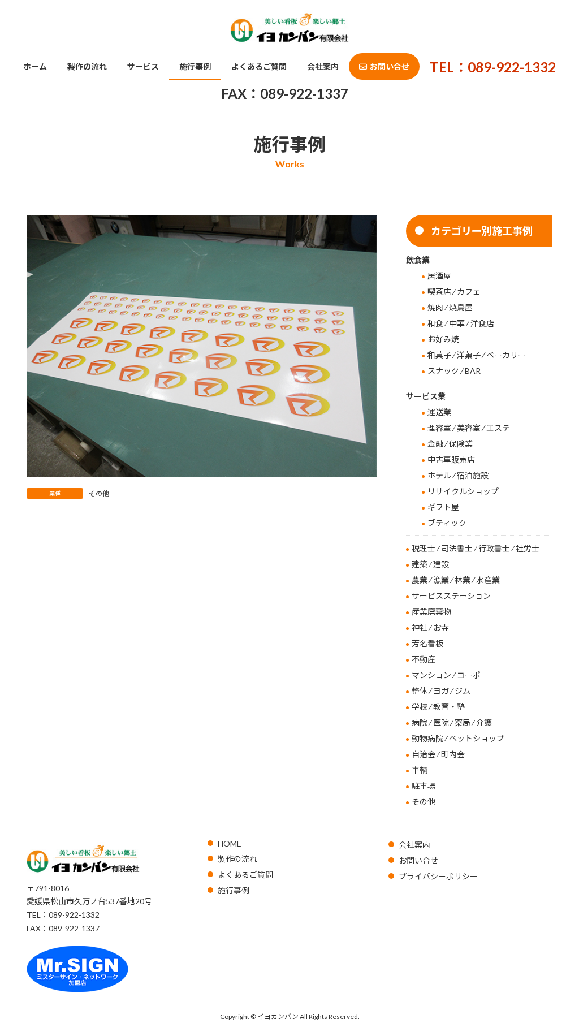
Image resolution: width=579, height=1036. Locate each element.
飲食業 (418, 260)
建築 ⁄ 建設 (430, 564)
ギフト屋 (443, 507)
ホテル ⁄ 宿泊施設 (458, 475)
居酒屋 (439, 275)
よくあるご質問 (245, 874)
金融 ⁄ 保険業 (450, 443)
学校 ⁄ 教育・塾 (438, 706)
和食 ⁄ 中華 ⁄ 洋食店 (460, 323)
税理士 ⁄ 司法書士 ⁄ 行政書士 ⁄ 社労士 (475, 548)
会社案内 (414, 844)
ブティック (446, 523)
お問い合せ (418, 860)
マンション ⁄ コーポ (446, 675)
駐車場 (423, 786)
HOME (229, 843)
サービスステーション (451, 596)
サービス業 (426, 396)
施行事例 (233, 890)
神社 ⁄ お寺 (430, 627)
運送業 (439, 412)
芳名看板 (427, 643)
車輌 (419, 770)
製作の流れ (237, 859)
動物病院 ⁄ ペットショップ (458, 738)
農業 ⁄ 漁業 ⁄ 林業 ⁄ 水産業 (456, 580)
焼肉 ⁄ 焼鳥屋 (450, 307)
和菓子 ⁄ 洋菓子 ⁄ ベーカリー (476, 355)
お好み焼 (443, 339)
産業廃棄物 (431, 611)
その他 (99, 493)
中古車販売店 (451, 459)
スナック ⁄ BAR (454, 370)
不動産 (423, 659)
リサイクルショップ (463, 491)
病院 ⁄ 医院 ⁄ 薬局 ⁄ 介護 (452, 722)
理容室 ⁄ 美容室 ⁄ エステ (468, 428)
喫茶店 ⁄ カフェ (454, 291)
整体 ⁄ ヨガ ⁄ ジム (441, 691)
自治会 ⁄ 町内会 (438, 754)
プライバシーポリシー (438, 876)
